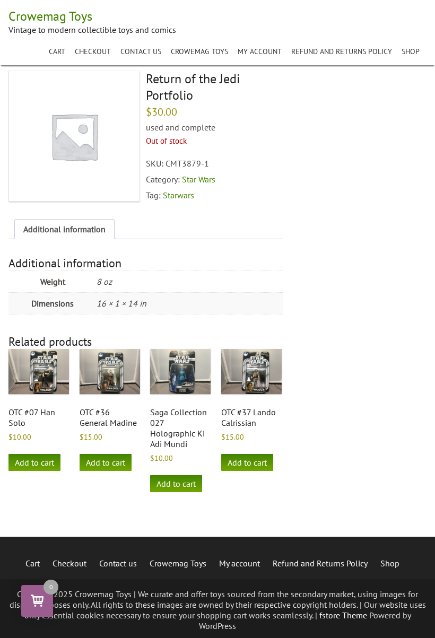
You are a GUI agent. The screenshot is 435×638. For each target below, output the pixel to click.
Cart (57, 51)
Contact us (140, 51)
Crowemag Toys (199, 51)
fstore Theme (344, 615)
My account (260, 51)
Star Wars (198, 179)
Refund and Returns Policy (341, 51)
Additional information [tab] (64, 229)
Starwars (178, 195)
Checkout (93, 51)
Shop (411, 51)
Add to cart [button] (34, 462)
